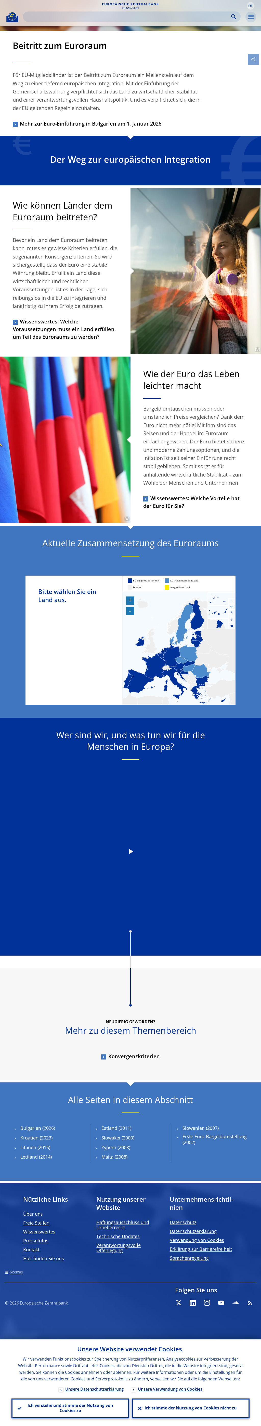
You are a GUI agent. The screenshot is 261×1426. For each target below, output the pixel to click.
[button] (250, 6)
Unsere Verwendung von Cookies (170, 1390)
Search (233, 16)
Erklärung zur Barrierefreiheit (201, 1249)
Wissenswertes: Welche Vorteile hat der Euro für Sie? (191, 502)
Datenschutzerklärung (193, 1231)
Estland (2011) (116, 1128)
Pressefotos (35, 1241)
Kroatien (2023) (36, 1138)
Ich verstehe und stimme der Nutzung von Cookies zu (70, 1408)
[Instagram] (207, 1303)
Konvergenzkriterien (134, 1057)
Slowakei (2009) (117, 1138)
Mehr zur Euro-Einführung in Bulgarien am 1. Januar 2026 (90, 124)
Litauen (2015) (35, 1148)
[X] (178, 1303)
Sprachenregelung (189, 1258)
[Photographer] (257, 349)
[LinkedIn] (193, 1303)
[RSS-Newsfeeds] (250, 1303)
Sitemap (16, 1272)
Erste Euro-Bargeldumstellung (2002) (214, 1140)
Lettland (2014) (36, 1157)
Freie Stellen (36, 1223)
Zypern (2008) (115, 1148)
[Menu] (250, 17)
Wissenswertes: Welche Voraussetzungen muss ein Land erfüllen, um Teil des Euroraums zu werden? (64, 330)
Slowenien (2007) (200, 1128)
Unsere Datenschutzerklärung (94, 1390)
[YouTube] (221, 1303)
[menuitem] (221, 610)
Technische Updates (118, 1236)
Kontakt (31, 1250)
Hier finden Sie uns (43, 1259)
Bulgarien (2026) (37, 1128)
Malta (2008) (114, 1157)
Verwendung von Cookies (197, 1240)
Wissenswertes (39, 1232)
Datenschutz (183, 1222)
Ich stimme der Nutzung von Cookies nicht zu (191, 1408)
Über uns (33, 1214)
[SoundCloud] (235, 1303)
